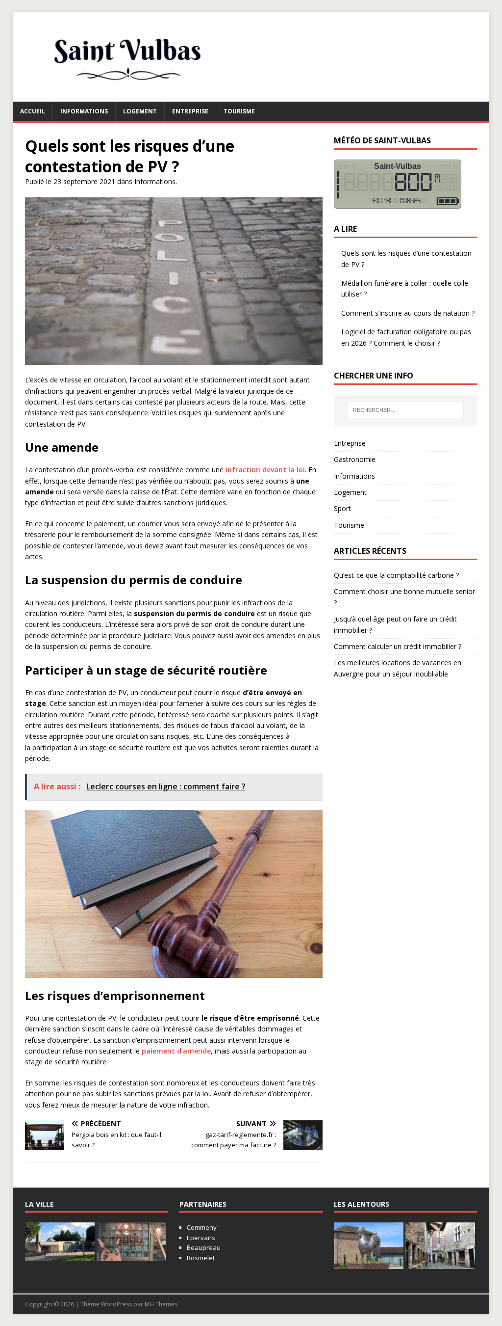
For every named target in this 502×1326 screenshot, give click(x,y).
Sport (342, 508)
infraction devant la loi (265, 469)
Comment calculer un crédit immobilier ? (397, 646)
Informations (84, 111)
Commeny (202, 1227)
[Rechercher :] (405, 410)
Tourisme (239, 111)
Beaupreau (204, 1247)
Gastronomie (355, 459)
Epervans (201, 1237)
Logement (140, 111)
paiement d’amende (176, 1050)
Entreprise (190, 111)
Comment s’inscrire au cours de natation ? (408, 313)
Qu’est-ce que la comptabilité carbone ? (396, 575)
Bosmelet (201, 1257)
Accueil (32, 111)
